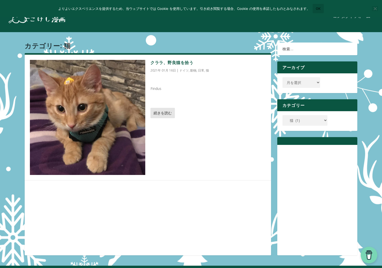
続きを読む (163, 112)
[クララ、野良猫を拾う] (87, 117)
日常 (201, 70)
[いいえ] (375, 8)
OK (318, 8)
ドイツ (184, 70)
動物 (193, 70)
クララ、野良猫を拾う (171, 62)
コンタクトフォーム (351, 16)
